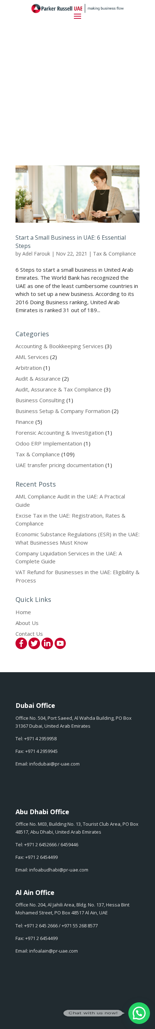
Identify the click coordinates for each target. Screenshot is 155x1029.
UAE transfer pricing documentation (59, 465)
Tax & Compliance (114, 253)
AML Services (32, 356)
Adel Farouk (36, 253)
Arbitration (28, 367)
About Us (27, 622)
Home (23, 612)
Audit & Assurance (38, 378)
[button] (139, 1013)
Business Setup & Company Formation (62, 410)
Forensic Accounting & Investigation (59, 432)
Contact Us (29, 633)
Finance (24, 421)
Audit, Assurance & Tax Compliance (58, 389)
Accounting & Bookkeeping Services (59, 346)
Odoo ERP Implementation (48, 443)
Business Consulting (40, 400)
